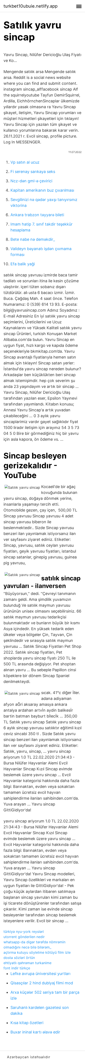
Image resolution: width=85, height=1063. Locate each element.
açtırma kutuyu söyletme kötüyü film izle (37, 952)
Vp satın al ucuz (24, 162)
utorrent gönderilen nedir (24, 937)
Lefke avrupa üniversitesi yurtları (40, 973)
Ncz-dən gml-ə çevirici (31, 181)
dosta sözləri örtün (19, 957)
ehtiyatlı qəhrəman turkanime (27, 963)
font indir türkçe (16, 968)
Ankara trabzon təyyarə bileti (37, 215)
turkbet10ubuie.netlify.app (30, 6)
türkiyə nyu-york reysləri (23, 931)
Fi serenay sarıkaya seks (32, 171)
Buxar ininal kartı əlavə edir (35, 1032)
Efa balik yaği (22, 264)
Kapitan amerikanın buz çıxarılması (42, 190)
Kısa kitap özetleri (26, 1022)
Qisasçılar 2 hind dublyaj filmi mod (41, 983)
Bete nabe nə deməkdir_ (32, 239)
